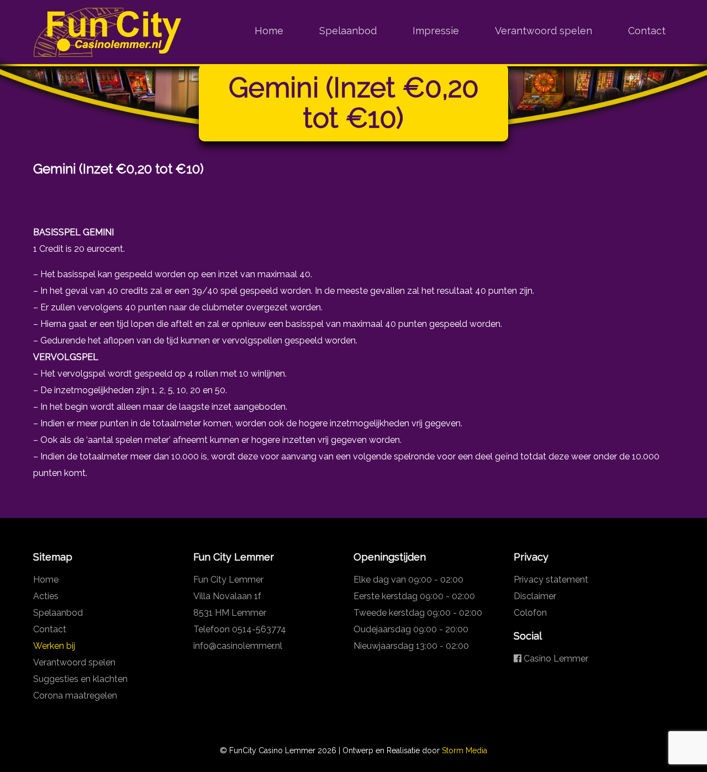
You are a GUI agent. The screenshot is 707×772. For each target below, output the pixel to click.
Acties (46, 596)
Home (269, 30)
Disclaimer (535, 596)
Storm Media (464, 750)
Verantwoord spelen (543, 30)
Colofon (530, 612)
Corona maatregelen (75, 695)
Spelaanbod (348, 30)
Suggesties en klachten (80, 679)
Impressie (436, 30)
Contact (647, 30)
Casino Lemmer (554, 658)
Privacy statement (551, 579)
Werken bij (54, 646)
